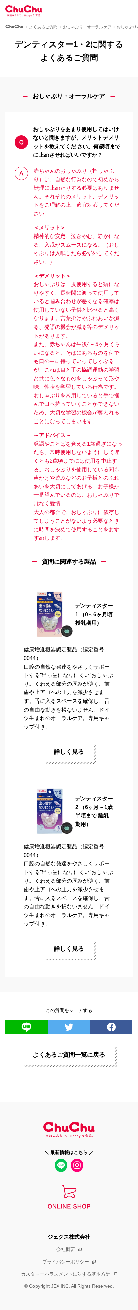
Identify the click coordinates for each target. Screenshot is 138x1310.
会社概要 (65, 1249)
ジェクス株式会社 (69, 1237)
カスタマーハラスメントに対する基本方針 (65, 1274)
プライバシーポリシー (65, 1262)
